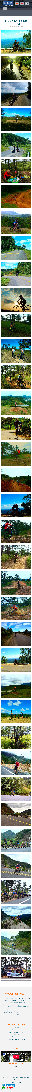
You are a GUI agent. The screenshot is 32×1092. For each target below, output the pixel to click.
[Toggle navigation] (5, 8)
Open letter (16, 1027)
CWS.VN (19, 1082)
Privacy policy (16, 1036)
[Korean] (27, 3)
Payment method (16, 1034)
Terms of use (16, 1030)
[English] (22, 3)
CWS (16, 1066)
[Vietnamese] (17, 3)
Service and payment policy (16, 1032)
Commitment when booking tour (16, 1039)
